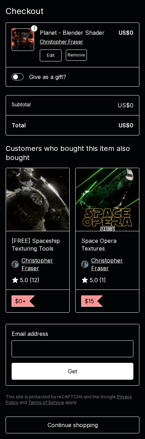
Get (72, 371)
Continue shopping (73, 424)
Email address (30, 333)
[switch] (18, 76)
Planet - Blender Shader (72, 32)
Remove (76, 55)
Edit (51, 55)
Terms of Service (46, 402)
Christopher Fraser (61, 42)
